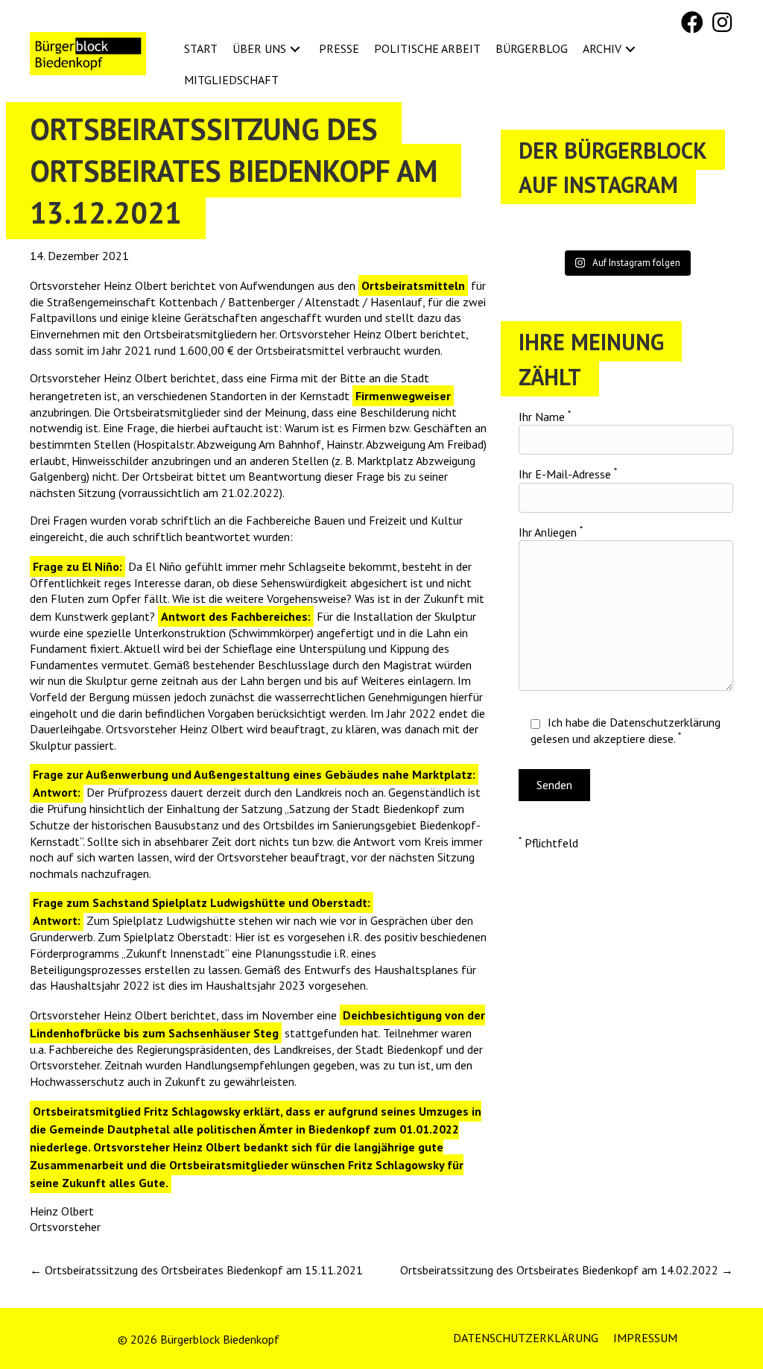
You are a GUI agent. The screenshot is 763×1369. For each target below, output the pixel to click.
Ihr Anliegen (551, 532)
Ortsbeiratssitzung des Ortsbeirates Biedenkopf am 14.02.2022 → (566, 1269)
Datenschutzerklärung (665, 722)
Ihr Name (545, 416)
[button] (692, 22)
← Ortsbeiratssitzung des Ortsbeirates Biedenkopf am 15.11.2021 (196, 1269)
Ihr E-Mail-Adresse (568, 474)
